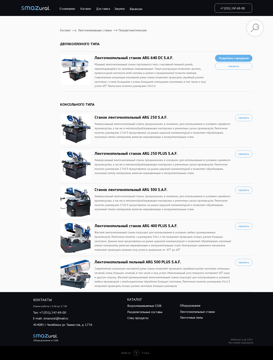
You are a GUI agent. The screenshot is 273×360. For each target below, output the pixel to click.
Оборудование (190, 305)
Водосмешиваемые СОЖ (144, 306)
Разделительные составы (144, 312)
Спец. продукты (137, 318)
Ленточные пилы (191, 317)
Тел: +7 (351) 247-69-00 (49, 312)
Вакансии (136, 9)
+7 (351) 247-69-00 (232, 8)
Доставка (103, 9)
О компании (67, 9)
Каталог (86, 9)
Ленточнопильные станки (95, 30)
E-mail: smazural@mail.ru (50, 318)
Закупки (119, 9)
